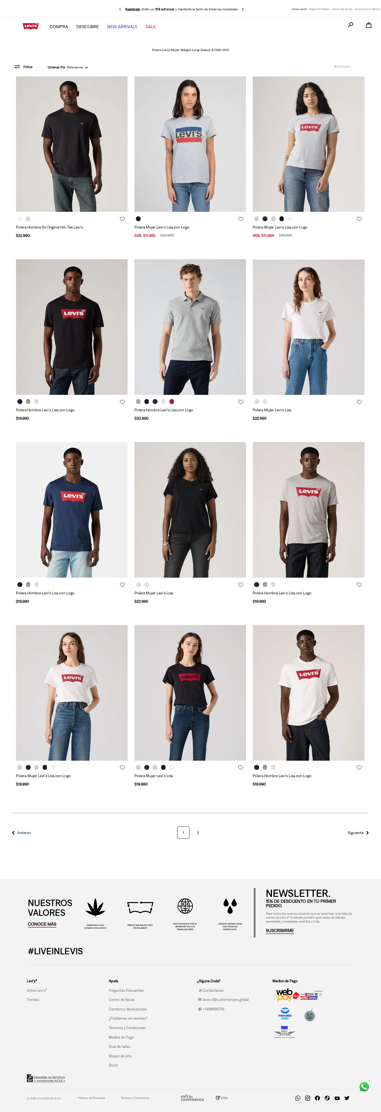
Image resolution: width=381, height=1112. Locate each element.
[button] (21, 833)
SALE (151, 26)
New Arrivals (122, 26)
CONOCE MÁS (42, 923)
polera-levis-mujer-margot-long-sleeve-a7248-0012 (190, 50)
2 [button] (198, 832)
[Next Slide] (243, 9)
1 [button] (183, 832)
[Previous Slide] (120, 9)
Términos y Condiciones (135, 1097)
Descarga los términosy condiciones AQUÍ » (49, 1079)
